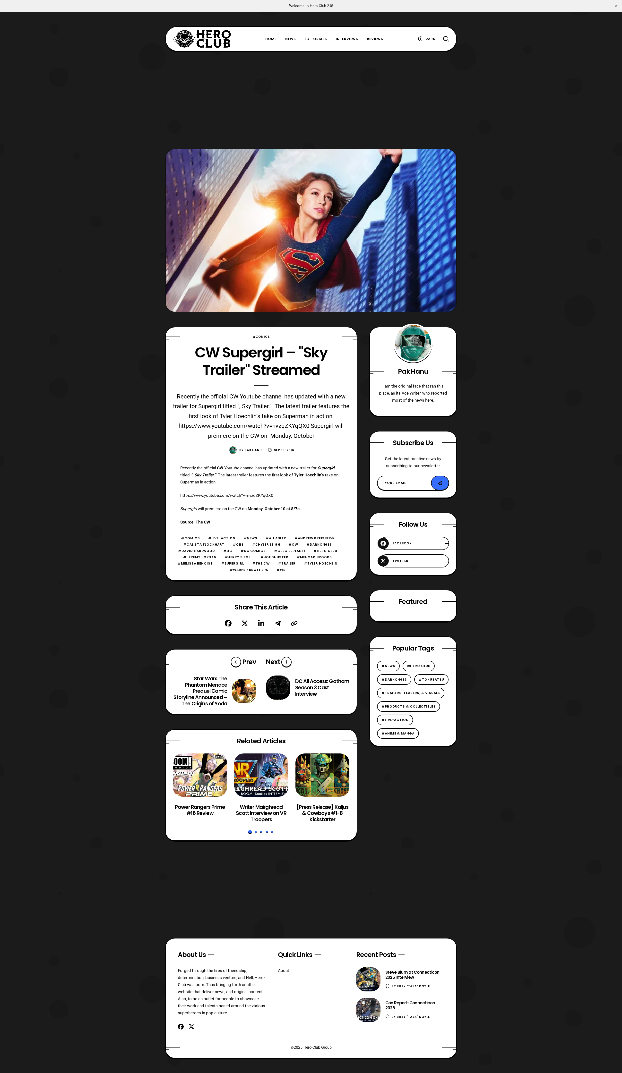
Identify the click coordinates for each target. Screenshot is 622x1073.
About (283, 970)
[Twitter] (244, 623)
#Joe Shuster (274, 557)
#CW (293, 544)
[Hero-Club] (202, 39)
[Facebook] (228, 623)
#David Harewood (196, 551)
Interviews (347, 38)
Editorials (316, 38)
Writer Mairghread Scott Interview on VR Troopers (261, 813)
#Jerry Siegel (238, 557)
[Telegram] (277, 623)
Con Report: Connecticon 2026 (410, 1005)
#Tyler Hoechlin (320, 563)
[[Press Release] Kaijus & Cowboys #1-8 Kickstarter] (322, 775)
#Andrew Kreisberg (314, 538)
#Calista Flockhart (204, 544)
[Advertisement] (311, 100)
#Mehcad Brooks (314, 557)
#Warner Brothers (249, 569)
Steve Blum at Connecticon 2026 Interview (412, 974)
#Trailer (287, 563)
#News (251, 538)
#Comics (261, 337)
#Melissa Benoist (195, 563)
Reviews (375, 38)
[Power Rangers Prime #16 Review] (200, 775)
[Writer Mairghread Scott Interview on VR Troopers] (261, 775)
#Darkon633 (319, 544)
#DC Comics (253, 551)
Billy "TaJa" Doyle (413, 986)
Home (270, 38)
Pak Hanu (253, 450)
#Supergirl (232, 563)
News (290, 38)
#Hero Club (325, 551)
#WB (280, 569)
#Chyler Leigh (266, 544)
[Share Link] (294, 623)
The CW (203, 522)
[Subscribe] (440, 483)
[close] (616, 6)
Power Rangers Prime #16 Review (200, 810)
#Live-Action (221, 538)
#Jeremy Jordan (199, 557)
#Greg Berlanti (289, 551)
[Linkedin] (261, 623)
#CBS (238, 544)
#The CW (261, 563)
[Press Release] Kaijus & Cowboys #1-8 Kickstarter (322, 813)
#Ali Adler (276, 538)
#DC (227, 551)
